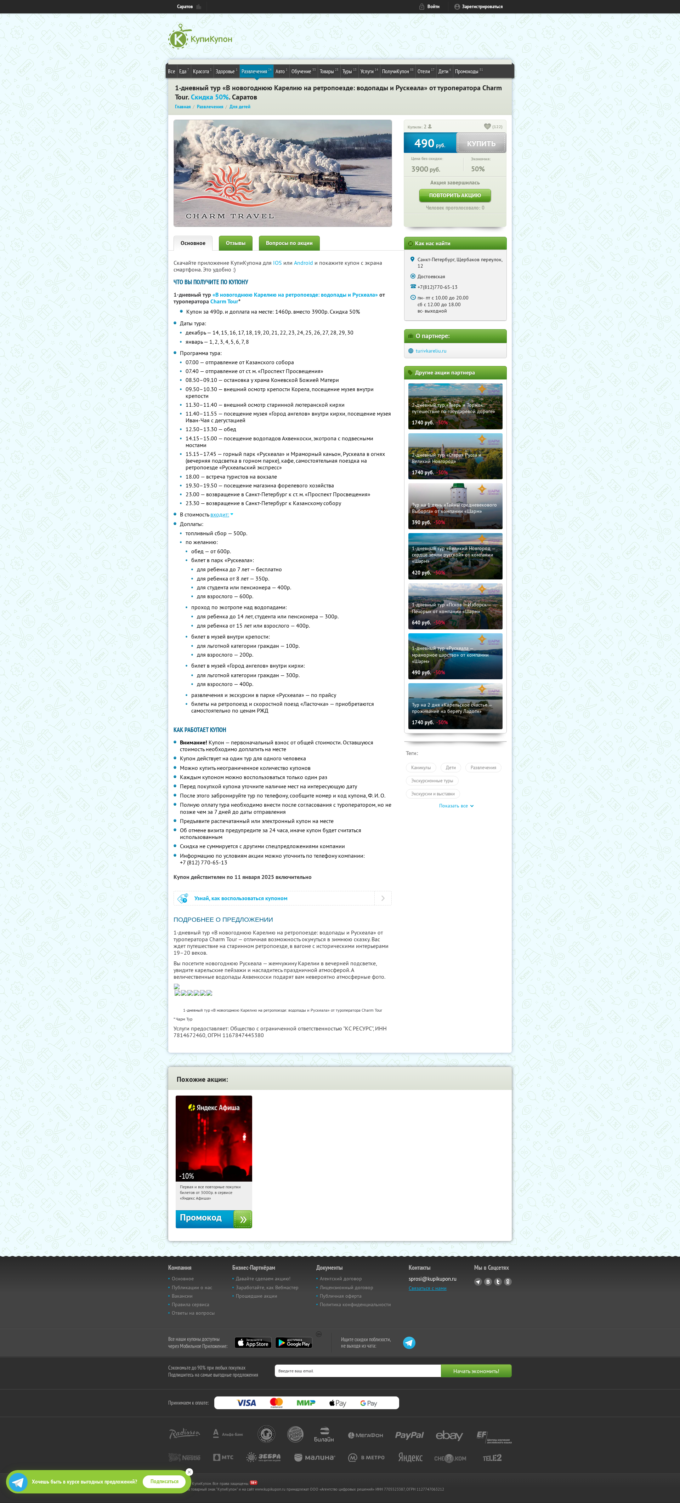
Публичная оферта (341, 1296)
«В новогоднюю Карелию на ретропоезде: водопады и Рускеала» (295, 294)
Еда (184, 71)
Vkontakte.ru (488, 1282)
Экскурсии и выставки (433, 793)
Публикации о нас (192, 1287)
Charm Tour (224, 301)
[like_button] (487, 127)
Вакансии (182, 1296)
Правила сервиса (190, 1304)
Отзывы (235, 243)
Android (304, 262)
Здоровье (227, 71)
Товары (329, 71)
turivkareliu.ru (431, 351)
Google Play (293, 1342)
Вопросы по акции (289, 243)
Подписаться (164, 1481)
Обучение (303, 71)
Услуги (369, 71)
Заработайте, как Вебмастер (267, 1287)
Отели (426, 71)
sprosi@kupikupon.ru (433, 1278)
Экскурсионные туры (432, 780)
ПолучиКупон (398, 71)
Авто (282, 71)
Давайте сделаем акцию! (263, 1278)
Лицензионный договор (346, 1287)
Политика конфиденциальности (355, 1304)
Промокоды (469, 71)
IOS (278, 262)
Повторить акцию (455, 195)
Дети (444, 71)
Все (171, 71)
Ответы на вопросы (193, 1313)
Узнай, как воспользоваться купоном (241, 898)
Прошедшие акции (256, 1296)
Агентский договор (341, 1278)
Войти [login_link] (433, 7)
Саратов (185, 7)
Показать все (453, 805)
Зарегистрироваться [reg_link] (482, 7)
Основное (193, 243)
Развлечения (257, 71)
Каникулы (421, 767)
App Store (253, 1342)
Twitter (498, 1282)
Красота (202, 71)
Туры (349, 71)
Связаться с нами (428, 1288)
